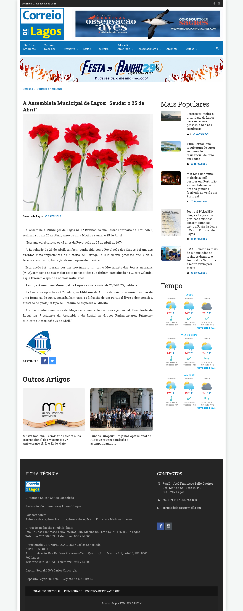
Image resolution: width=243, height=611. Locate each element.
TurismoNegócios (50, 47)
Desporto (69, 49)
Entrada (28, 88)
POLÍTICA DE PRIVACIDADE (102, 591)
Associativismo (148, 49)
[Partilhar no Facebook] (45, 361)
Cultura (104, 49)
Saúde (87, 49)
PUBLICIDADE (73, 591)
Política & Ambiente (49, 88)
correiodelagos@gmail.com (181, 508)
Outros (190, 49)
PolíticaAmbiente (29, 47)
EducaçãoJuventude (123, 47)
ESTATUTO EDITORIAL (47, 591)
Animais (172, 49)
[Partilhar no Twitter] (52, 361)
